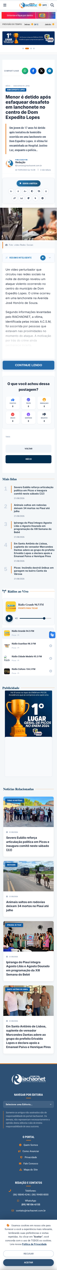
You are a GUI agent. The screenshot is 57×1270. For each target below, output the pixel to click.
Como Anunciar (30, 1151)
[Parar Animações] (42, 198)
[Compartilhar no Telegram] (50, 71)
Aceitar (28, 1262)
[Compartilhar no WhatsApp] (25, 71)
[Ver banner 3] (31, 48)
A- (11, 191)
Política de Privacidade (34, 1244)
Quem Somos (31, 1145)
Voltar (28, 448)
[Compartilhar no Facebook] (33, 71)
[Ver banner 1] (23, 48)
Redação (20, 162)
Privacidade (31, 1157)
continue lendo (28, 365)
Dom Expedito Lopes (21, 86)
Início (8, 86)
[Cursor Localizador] (35, 198)
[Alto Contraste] (32, 191)
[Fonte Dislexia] (46, 191)
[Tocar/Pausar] (9, 618)
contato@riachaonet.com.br (30, 166)
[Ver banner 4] (34, 48)
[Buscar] (52, 5)
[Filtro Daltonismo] (28, 198)
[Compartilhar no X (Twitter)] (41, 71)
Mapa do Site (31, 1169)
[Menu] (5, 5)
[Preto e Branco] (39, 191)
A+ (25, 191)
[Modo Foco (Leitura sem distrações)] (21, 198)
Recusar (29, 1254)
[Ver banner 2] (27, 48)
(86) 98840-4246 (21, 1194)
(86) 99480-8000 (40, 1194)
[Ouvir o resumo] (43, 257)
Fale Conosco (30, 1163)
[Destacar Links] (14, 198)
